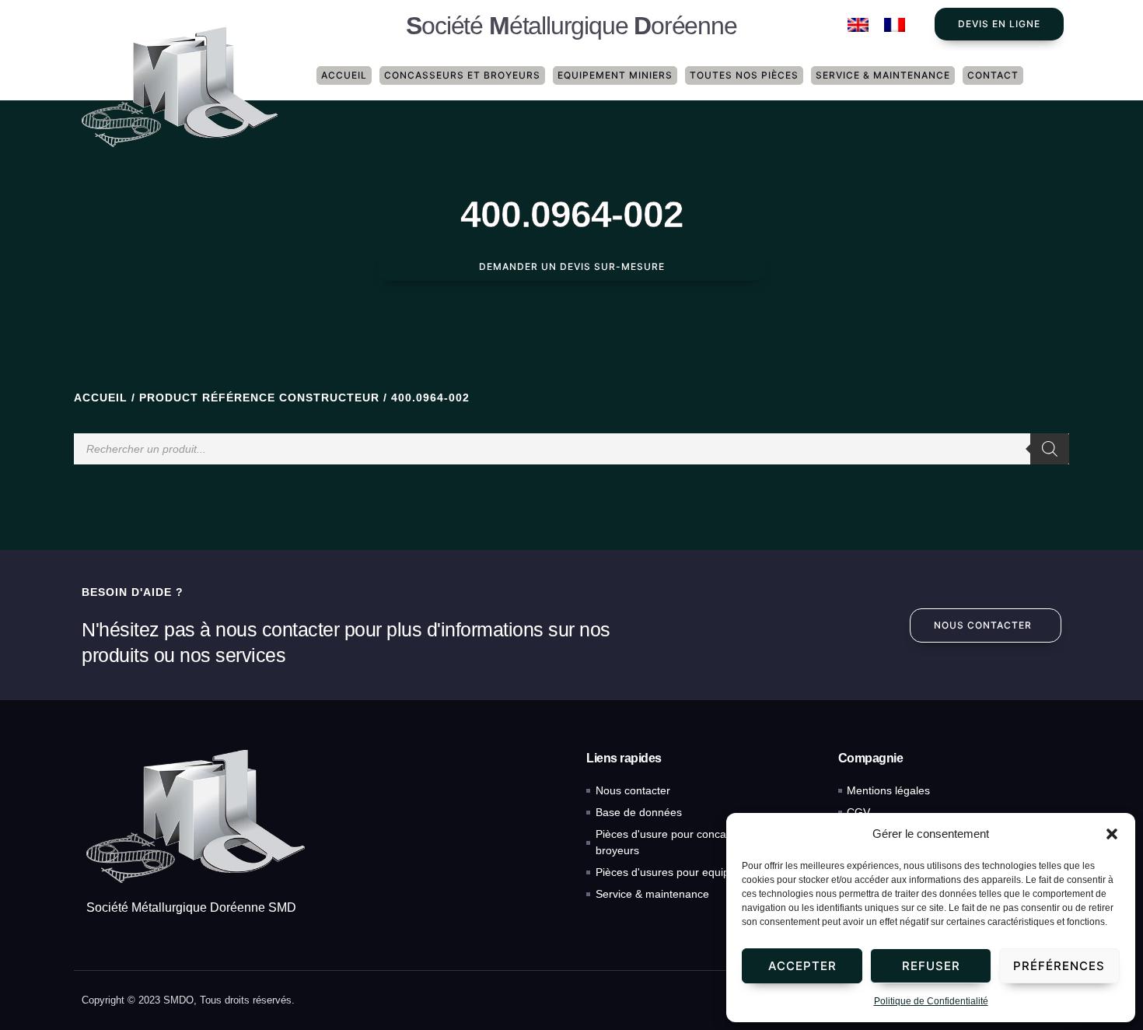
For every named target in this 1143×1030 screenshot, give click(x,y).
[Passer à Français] (894, 25)
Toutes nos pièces (744, 75)
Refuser (931, 965)
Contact (993, 75)
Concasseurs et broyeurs (462, 75)
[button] (1112, 834)
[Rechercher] (1049, 448)
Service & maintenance (883, 75)
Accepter (802, 965)
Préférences (1059, 965)
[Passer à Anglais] (858, 25)
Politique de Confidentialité (931, 1001)
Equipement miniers (615, 75)
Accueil (344, 75)
